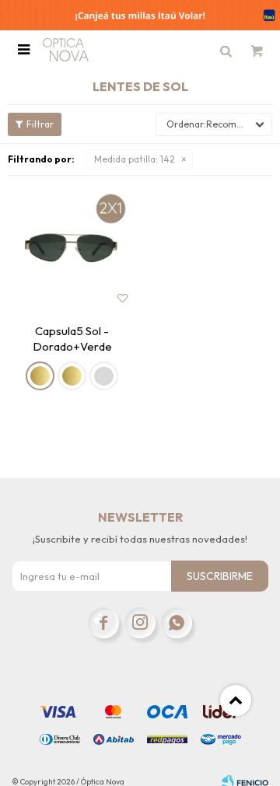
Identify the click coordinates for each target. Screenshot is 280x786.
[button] (225, 49)
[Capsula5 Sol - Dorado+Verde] (72, 247)
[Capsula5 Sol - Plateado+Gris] (103, 376)
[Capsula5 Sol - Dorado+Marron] (72, 376)
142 (134, 159)
